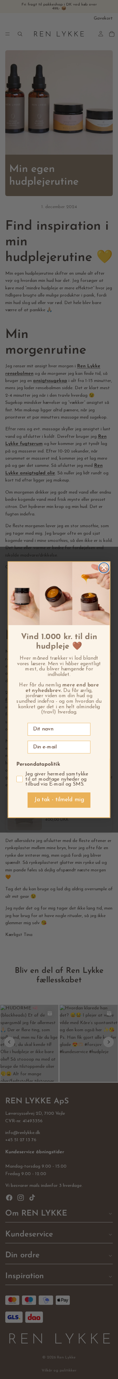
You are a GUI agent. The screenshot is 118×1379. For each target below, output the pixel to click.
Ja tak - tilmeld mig (59, 800)
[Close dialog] (104, 567)
